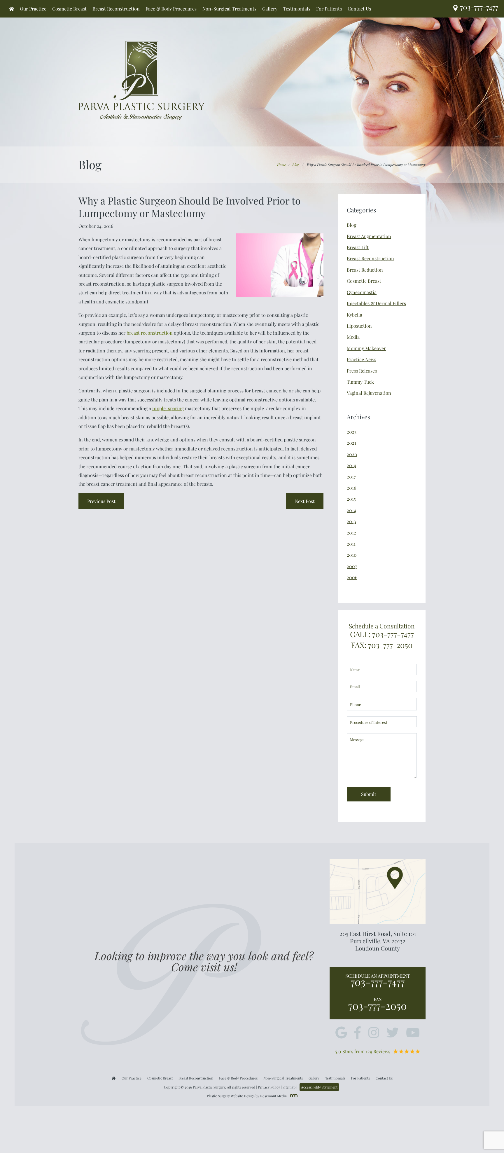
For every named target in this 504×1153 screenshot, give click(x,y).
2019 (351, 465)
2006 (352, 577)
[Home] (11, 8)
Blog (295, 164)
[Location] (456, 8)
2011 (351, 544)
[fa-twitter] (392, 1033)
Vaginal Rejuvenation (369, 393)
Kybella (354, 315)
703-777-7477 (378, 981)
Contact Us (359, 8)
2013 (351, 521)
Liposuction (359, 326)
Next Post (305, 501)
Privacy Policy (269, 1087)
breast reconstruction (150, 333)
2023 (351, 432)
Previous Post (101, 501)
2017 (351, 477)
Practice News (361, 359)
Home (281, 164)
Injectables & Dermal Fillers (376, 303)
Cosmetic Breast (69, 8)
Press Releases (362, 371)
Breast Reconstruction (116, 8)
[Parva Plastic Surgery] (141, 80)
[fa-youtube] (413, 1033)
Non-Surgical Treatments (229, 8)
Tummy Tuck (360, 382)
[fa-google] (341, 1033)
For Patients (329, 8)
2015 (351, 499)
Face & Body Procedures (171, 8)
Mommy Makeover (366, 348)
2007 (352, 566)
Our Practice (33, 8)
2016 (351, 488)
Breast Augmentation (369, 236)
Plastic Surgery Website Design (231, 1095)
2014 (351, 510)
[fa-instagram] (373, 1033)
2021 (351, 443)
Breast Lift (358, 247)
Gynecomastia (362, 292)
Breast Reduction (365, 270)
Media (353, 337)
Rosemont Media (273, 1095)
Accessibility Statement (319, 1087)
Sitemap (289, 1087)
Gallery (269, 8)
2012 (351, 533)
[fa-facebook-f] (357, 1033)
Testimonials (296, 8)
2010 (352, 555)
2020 (352, 454)
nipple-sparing (168, 408)
